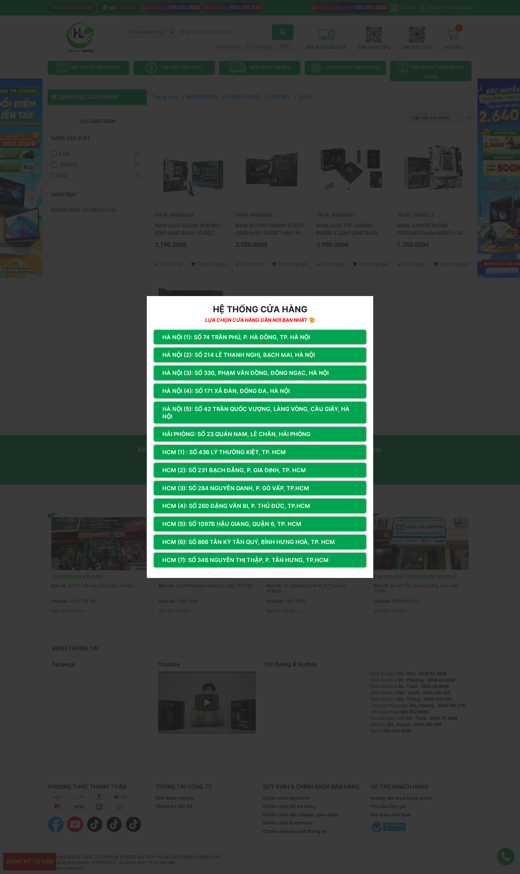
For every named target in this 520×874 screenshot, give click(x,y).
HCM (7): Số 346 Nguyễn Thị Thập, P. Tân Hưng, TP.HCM (245, 559)
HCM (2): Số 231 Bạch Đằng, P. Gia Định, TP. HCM (234, 470)
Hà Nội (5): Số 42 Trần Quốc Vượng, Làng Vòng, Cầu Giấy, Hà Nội (255, 412)
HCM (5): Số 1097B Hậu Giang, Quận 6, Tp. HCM (231, 523)
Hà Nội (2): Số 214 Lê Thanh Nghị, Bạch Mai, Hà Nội (238, 354)
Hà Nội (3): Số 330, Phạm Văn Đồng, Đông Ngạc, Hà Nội (245, 372)
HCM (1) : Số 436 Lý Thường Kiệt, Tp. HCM (224, 452)
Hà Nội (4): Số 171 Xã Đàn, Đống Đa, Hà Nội (226, 390)
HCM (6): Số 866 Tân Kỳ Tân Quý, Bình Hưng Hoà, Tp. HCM (248, 541)
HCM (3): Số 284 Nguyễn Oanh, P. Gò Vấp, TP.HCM (235, 488)
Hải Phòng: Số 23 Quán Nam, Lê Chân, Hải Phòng (236, 434)
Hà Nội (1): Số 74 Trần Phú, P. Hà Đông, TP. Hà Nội (236, 337)
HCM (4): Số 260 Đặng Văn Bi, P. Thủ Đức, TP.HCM (236, 505)
